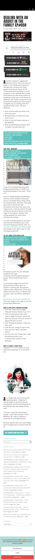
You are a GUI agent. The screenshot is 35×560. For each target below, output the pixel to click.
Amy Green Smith (11, 29)
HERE (29, 312)
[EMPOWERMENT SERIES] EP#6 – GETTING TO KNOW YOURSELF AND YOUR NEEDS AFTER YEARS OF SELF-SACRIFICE (16, 469)
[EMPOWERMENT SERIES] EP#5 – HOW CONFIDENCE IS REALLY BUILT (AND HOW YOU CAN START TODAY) (16, 478)
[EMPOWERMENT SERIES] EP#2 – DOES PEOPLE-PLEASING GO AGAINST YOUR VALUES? (15, 502)
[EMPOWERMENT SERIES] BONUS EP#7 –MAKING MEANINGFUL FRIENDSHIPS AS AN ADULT (17, 462)
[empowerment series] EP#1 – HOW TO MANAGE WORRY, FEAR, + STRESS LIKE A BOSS (16, 509)
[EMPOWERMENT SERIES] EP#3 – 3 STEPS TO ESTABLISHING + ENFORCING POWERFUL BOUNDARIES (17, 495)
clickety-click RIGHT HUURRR (14, 227)
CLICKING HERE (22, 143)
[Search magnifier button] (30, 442)
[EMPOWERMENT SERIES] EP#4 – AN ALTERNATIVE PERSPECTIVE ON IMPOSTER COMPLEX (16, 488)
